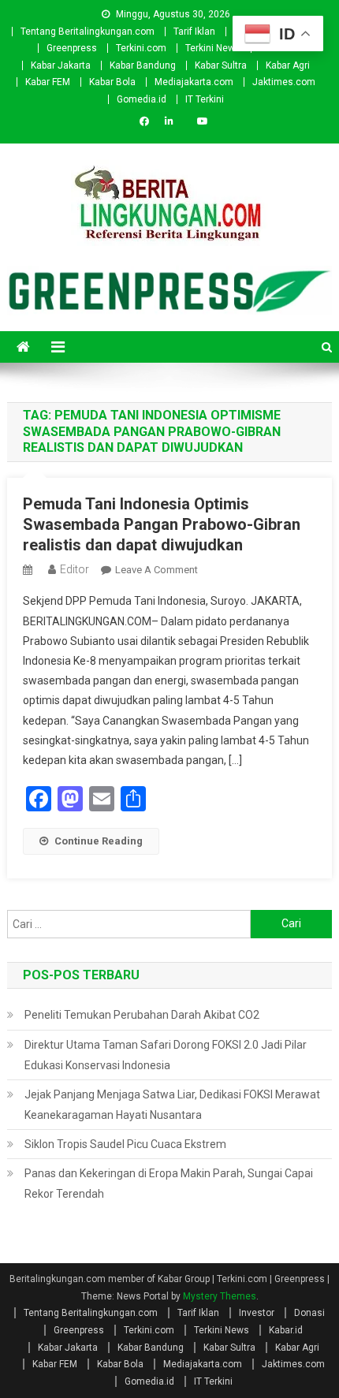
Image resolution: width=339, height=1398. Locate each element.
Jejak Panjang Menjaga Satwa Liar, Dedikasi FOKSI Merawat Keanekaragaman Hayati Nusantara (172, 1104)
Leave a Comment (156, 570)
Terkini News (212, 48)
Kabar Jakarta (61, 65)
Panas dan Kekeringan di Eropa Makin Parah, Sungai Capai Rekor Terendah (168, 1183)
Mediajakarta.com (194, 82)
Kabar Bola (112, 82)
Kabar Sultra (221, 65)
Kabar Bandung (143, 65)
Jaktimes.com (283, 82)
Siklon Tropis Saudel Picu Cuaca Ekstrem (125, 1144)
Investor (256, 1312)
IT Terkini (204, 99)
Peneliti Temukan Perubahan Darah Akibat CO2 (141, 1014)
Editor (74, 569)
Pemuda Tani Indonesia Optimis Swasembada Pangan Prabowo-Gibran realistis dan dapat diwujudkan (161, 524)
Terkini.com (141, 48)
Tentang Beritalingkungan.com (87, 31)
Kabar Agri (288, 65)
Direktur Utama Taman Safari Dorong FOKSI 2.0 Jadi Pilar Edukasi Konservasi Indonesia (165, 1055)
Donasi (309, 1312)
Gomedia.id (141, 99)
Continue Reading (98, 841)
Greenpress (72, 48)
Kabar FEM (47, 82)
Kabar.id (286, 1330)
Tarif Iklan (194, 31)
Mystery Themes (219, 1296)
